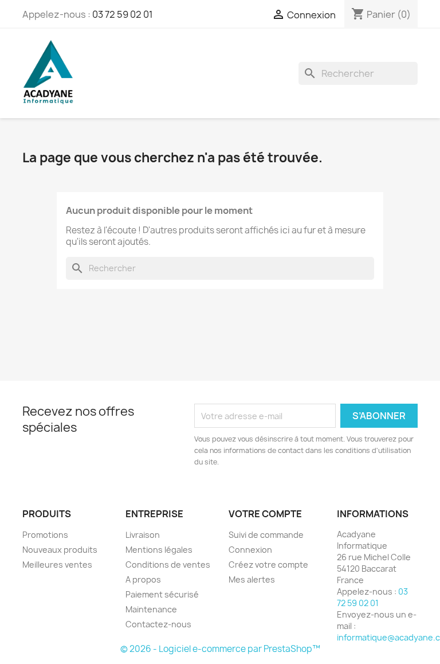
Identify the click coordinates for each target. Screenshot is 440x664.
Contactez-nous (158, 624)
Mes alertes (252, 579)
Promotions (45, 534)
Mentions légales (158, 549)
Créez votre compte (268, 564)
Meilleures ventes (57, 564)
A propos (143, 579)
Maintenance (151, 609)
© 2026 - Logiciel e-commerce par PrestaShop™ (220, 649)
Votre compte (265, 513)
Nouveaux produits (59, 549)
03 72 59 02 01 (122, 14)
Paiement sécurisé (162, 594)
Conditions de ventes (167, 564)
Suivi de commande (266, 534)
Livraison (142, 534)
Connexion (250, 549)
